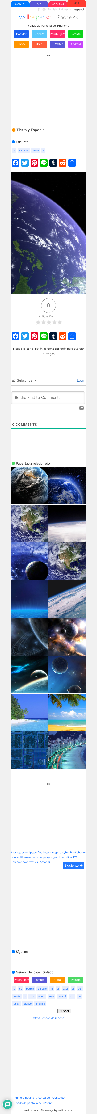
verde (17, 996)
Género (39, 34)
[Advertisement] (48, 86)
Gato (57, 980)
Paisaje (76, 980)
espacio (23, 150)
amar (17, 1003)
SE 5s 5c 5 (58, 4)
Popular (21, 34)
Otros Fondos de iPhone (48, 1018)
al (58, 988)
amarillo (40, 1003)
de (20, 988)
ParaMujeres (57, 34)
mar (32, 996)
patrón (30, 988)
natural (62, 996)
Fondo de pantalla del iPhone (33, 1103)
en (79, 996)
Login (80, 380)
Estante (76, 34)
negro (41, 996)
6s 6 (39, 4)
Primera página (24, 1097)
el (73, 988)
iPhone (21, 44)
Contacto (58, 1097)
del (72, 996)
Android (76, 44)
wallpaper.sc (65, 1110)
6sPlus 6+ (20, 4)
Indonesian (65, 9)
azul (65, 988)
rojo (51, 996)
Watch (58, 44)
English (52, 9)
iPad (39, 44)
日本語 (42, 9)
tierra (35, 150)
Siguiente (72, 865)
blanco (28, 1003)
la (52, 988)
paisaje (42, 988)
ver (80, 988)
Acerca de (43, 1097)
